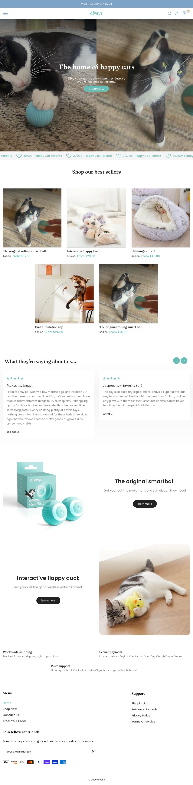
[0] (184, 13)
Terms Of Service (143, 721)
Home (7, 703)
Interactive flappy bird (83, 251)
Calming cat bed (143, 251)
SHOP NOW (96, 88)
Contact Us (11, 715)
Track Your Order (14, 721)
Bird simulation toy (49, 327)
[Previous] (176, 360)
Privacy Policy (141, 715)
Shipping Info (140, 703)
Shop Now (10, 709)
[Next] (184, 360)
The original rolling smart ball (24, 251)
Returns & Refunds (144, 709)
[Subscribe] (94, 751)
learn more (145, 504)
